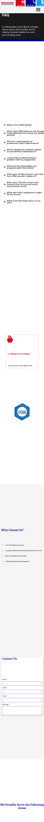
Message (5, 704)
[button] (20, 6)
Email (4, 688)
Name (4, 679)
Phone (4, 696)
